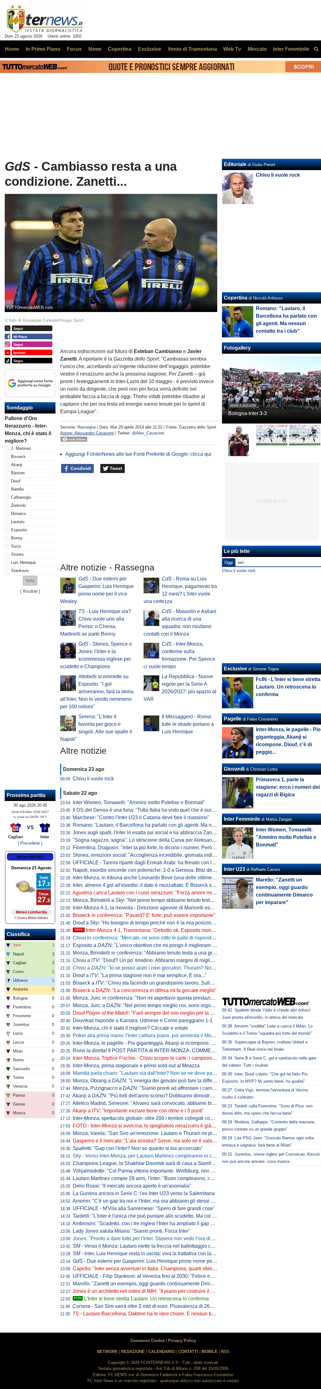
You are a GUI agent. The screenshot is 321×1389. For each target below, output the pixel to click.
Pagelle (232, 718)
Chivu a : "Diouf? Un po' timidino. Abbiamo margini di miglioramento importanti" (164, 960)
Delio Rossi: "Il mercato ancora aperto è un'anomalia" (132, 1186)
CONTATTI (188, 1351)
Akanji (16, 464)
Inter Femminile (242, 819)
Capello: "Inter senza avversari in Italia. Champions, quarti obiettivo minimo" (157, 1268)
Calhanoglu (21, 497)
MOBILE (210, 1351)
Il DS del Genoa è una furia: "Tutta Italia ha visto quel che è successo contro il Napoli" (167, 810)
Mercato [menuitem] (257, 49)
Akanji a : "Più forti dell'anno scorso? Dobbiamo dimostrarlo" (146, 1095)
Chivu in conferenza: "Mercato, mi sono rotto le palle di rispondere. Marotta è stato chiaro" (172, 937)
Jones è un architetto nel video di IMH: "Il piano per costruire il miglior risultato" (159, 1291)
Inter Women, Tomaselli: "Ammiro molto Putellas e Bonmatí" (139, 802)
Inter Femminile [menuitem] (291, 49)
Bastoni (18, 473)
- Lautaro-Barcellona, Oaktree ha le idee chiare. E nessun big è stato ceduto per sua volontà (177, 1313)
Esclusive (235, 668)
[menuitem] (316, 49)
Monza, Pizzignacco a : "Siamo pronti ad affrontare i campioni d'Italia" (156, 1088)
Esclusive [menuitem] (149, 49)
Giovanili (234, 769)
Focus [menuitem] (74, 49)
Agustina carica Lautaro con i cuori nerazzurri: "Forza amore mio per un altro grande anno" (172, 892)
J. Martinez (21, 448)
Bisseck (18, 456)
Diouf (15, 481)
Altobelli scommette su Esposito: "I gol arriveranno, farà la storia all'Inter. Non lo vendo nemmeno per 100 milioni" (97, 691)
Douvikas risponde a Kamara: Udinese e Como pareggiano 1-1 (143, 1020)
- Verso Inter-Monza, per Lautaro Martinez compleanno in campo (148, 1155)
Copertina (235, 297)
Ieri (241, 562)
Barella (17, 489)
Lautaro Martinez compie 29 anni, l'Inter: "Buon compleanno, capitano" (151, 1178)
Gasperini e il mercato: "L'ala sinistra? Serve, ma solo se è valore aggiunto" (156, 1140)
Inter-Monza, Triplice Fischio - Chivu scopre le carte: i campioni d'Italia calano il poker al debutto (179, 1058)
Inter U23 (234, 869)
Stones (17, 554)
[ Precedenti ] (30, 843)
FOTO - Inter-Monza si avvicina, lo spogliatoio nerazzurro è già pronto (150, 1125)
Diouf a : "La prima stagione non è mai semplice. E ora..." (140, 975)
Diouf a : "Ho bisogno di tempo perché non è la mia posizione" (146, 922)
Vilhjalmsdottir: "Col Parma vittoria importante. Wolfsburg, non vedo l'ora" (153, 1170)
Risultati (30, 591)
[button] (30, 580)
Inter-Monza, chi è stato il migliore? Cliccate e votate (130, 1028)
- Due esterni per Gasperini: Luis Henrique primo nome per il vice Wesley (159, 1261)
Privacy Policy (182, 1340)
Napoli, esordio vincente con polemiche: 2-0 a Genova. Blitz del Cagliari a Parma (162, 870)
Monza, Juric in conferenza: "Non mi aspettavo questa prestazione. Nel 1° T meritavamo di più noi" (182, 998)
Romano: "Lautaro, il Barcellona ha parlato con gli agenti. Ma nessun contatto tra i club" (169, 825)
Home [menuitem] (12, 49)
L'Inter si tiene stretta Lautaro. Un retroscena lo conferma (141, 1298)
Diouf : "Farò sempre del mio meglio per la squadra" (151, 1013)
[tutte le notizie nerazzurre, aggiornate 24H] (45, 19)
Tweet (115, 468)
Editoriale (235, 164)
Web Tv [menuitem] (232, 49)
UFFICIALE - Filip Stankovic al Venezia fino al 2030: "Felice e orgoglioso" (155, 1276)
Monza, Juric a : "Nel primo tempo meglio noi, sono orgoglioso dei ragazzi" (162, 1005)
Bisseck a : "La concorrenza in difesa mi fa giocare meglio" (145, 990)
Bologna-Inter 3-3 (247, 413)
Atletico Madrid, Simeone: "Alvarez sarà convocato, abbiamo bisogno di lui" (155, 1103)
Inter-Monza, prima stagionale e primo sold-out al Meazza (136, 1065)
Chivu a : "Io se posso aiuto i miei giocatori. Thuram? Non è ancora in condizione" (170, 967)
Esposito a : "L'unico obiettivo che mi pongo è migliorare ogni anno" (154, 945)
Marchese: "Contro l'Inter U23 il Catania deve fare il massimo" (141, 817)
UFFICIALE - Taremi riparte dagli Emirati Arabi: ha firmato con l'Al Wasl (151, 862)
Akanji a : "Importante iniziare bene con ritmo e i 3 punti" (138, 1110)
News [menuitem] (95, 49)
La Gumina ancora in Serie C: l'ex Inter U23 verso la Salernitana (144, 1193)
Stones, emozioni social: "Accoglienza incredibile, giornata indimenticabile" (156, 855)
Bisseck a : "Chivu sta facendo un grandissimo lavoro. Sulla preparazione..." (161, 983)
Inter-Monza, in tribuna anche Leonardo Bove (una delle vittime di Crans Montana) (163, 877)
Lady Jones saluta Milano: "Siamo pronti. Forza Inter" (131, 1231)
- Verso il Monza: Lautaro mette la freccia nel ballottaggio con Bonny (152, 1246)
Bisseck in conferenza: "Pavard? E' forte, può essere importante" (144, 915)
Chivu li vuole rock (93, 778)
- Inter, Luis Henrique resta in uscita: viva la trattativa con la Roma (149, 1253)
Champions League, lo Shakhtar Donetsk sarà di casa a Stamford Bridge (153, 1163)
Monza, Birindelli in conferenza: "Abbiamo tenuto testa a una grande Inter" (154, 952)
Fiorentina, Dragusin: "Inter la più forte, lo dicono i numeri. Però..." (145, 847)
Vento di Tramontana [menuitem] (192, 49)
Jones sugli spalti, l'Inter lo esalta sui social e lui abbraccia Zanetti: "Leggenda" (160, 832)
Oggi (228, 562)
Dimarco (18, 513)
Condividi (80, 468)
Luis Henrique (23, 562)
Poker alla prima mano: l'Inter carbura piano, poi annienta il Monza (146, 1035)
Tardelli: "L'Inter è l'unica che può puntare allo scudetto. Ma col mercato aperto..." (162, 1216)
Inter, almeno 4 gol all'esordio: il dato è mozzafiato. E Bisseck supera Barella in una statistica (175, 885)
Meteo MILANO (30, 857)
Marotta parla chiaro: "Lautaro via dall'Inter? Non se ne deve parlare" (148, 1073)
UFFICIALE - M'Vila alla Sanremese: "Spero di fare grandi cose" (144, 1208)
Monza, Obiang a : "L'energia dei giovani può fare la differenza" (150, 1080)
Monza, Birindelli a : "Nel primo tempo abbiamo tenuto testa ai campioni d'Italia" (165, 900)
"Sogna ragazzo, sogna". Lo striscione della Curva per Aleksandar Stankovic (157, 840)
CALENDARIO (161, 1351)
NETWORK (107, 1351)
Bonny (17, 538)
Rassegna (86, 427)
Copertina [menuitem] (119, 49)
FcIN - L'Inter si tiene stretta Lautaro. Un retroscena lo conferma (288, 687)
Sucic (16, 546)
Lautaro (17, 521)
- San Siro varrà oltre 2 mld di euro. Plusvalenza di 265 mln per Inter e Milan (165, 1306)
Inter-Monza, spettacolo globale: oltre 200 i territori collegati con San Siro (153, 1118)
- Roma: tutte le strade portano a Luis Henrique (188, 724)
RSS (225, 1351)
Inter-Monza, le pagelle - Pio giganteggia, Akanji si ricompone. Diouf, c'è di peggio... (165, 1043)
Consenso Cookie (147, 1340)
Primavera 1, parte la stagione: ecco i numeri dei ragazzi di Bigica (288, 787)
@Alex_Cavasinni (148, 433)
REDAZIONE (133, 1351)
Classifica (18, 934)
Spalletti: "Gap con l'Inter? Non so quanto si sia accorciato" (138, 1148)
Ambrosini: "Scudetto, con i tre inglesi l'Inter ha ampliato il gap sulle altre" (153, 1223)
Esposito (19, 530)
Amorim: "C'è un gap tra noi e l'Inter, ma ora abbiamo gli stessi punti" (148, 1201)
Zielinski (18, 505)
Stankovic (20, 570)
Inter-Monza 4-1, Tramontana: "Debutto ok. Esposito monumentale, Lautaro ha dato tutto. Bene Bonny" (193, 930)
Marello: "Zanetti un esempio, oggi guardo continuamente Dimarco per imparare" (162, 1283)
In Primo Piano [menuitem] (43, 49)
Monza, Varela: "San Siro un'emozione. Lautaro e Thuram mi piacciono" (152, 1133)
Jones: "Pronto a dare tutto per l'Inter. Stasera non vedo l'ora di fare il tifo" (153, 1238)
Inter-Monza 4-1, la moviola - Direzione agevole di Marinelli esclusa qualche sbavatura (168, 907)
